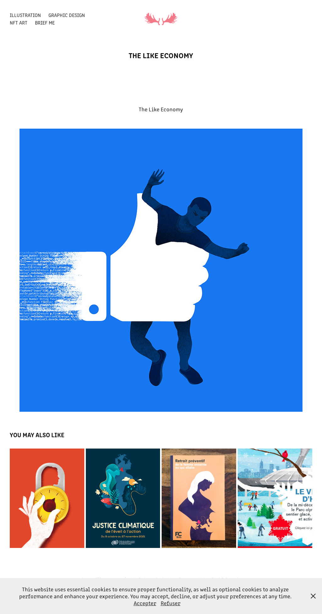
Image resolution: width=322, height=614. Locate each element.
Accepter (145, 603)
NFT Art (18, 22)
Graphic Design (66, 15)
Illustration (25, 15)
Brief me (45, 22)
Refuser (170, 603)
